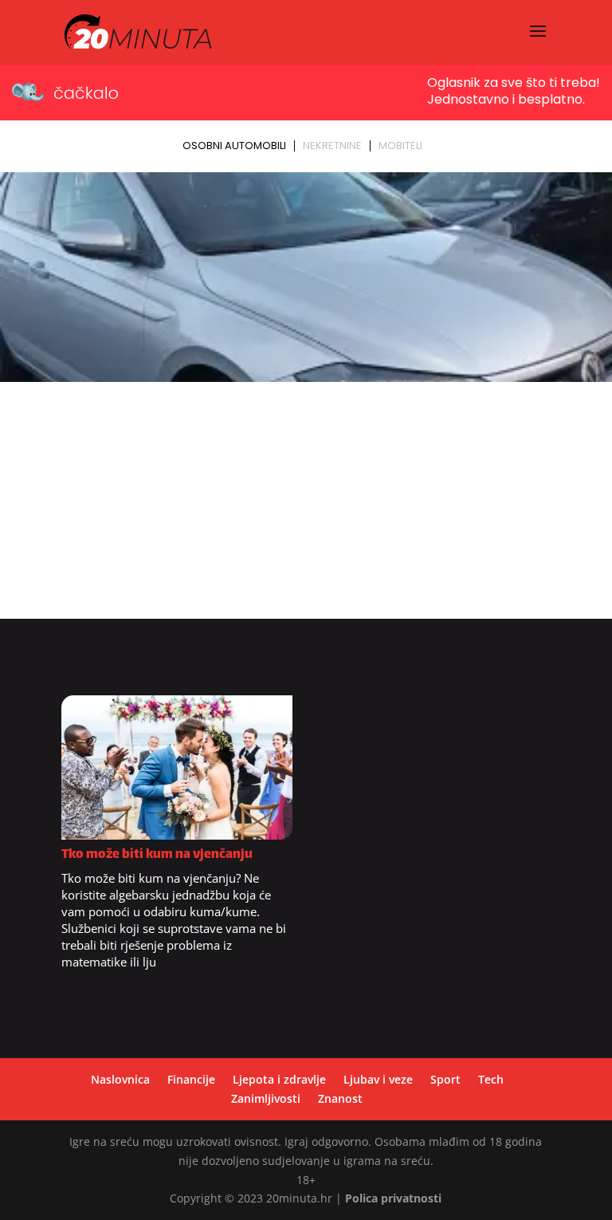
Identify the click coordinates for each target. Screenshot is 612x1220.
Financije (191, 1079)
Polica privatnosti (393, 1198)
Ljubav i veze (378, 1079)
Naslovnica (120, 1079)
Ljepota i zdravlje (279, 1079)
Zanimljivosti (265, 1098)
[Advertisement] (306, 507)
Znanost (340, 1098)
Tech (491, 1079)
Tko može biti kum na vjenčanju (157, 855)
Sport (445, 1079)
